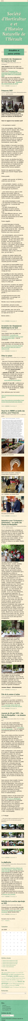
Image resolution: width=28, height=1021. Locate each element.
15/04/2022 (7, 914)
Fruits (16, 978)
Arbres (9, 972)
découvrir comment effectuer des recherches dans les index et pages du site (12, 347)
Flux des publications (6, 1006)
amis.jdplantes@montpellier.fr (12, 380)
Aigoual (5, 972)
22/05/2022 (7, 708)
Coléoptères (3, 976)
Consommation (21, 976)
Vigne (23, 987)
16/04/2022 (7, 896)
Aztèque (17, 972)
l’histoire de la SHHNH (9, 894)
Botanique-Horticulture (21, 92)
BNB (3, 974)
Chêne (22, 974)
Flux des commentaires (6, 1008)
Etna (11, 978)
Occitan (10, 983)
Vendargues (16, 987)
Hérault (23, 978)
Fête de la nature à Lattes (10, 694)
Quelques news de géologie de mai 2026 (10, 962)
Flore (13, 978)
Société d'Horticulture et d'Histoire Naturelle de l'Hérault (14, 26)
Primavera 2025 (7, 91)
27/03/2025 (7, 321)
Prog (23, 983)
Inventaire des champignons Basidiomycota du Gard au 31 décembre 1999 (12, 336)
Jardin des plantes (9, 94)
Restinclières (12, 985)
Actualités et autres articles (11, 62)
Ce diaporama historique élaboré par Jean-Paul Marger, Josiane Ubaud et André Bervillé (12, 869)
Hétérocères (3, 979)
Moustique (13, 981)
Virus (25, 987)
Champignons (4, 64)
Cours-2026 (3, 978)
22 (24, 946)
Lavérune (21, 979)
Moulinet (9, 981)
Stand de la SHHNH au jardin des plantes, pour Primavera (13, 412)
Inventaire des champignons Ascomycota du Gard (11, 60)
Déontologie (8, 978)
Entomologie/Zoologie (5, 697)
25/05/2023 (7, 406)
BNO (12, 974)
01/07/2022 (7, 689)
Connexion (4, 1005)
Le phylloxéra (6, 862)
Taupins (11, 987)
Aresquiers (13, 972)
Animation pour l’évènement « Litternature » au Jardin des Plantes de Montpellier (12, 523)
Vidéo (20, 987)
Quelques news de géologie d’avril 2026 (9, 963)
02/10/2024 (7, 351)
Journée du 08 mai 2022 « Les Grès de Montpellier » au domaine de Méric (13, 715)
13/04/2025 (7, 85)
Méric (2, 720)
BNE (6, 974)
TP (13, 987)
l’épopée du (14, 798)
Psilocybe (2, 985)
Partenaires (19, 983)
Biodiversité (21, 972)
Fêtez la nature (6, 356)
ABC (2, 972)
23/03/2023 (7, 515)
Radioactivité (7, 985)
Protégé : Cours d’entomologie (8, 966)
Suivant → (8, 920)
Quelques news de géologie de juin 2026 (10, 960)
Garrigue (20, 978)
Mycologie (19, 905)
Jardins (22, 718)
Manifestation (4, 981)
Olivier (14, 983)
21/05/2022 (7, 857)
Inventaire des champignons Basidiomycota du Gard (11, 327)
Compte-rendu (12, 976)
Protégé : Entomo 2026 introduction (9, 965)
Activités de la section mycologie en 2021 (13, 902)
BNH (9, 974)
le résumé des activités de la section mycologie (12, 910)
